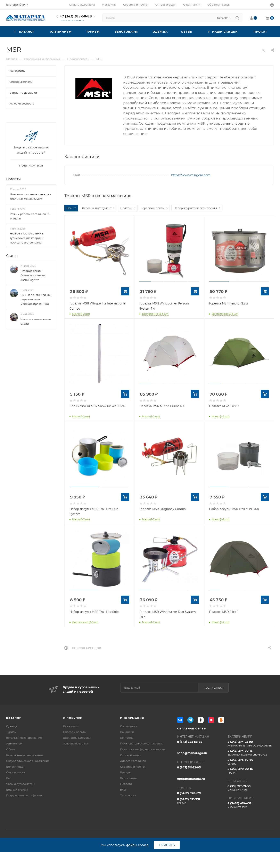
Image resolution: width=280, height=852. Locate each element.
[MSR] (93, 88)
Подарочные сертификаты (24, 795)
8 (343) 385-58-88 (189, 742)
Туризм (11, 732)
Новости (13, 179)
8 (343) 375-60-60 (240, 761)
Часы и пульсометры (20, 783)
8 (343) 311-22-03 (189, 767)
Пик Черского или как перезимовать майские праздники (35, 299)
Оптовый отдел (130, 755)
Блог (123, 789)
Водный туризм (17, 789)
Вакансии (127, 732)
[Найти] (237, 18)
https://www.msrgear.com (191, 175)
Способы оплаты (74, 732)
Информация (132, 718)
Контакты (126, 737)
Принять (167, 845)
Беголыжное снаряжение (24, 737)
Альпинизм (14, 743)
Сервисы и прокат (132, 766)
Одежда (11, 726)
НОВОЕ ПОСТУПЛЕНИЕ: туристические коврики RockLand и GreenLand (27, 238)
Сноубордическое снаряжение (28, 760)
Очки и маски (15, 772)
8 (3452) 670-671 (189, 793)
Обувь (10, 749)
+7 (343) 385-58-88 (76, 16)
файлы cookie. (137, 845)
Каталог (13, 718)
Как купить (70, 726)
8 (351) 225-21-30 (239, 787)
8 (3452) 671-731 (188, 801)
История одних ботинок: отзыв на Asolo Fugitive (33, 275)
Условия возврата (75, 743)
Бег (8, 778)
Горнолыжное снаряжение (24, 755)
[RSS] (263, 50)
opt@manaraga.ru (191, 779)
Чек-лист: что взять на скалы (35, 321)
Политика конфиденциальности (142, 749)
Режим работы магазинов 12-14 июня (30, 216)
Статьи (12, 256)
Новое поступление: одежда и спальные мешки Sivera (30, 196)
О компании (128, 726)
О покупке (72, 718)
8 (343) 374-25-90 (250, 743)
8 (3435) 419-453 (239, 805)
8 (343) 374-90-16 (247, 752)
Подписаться (214, 687)
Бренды (125, 772)
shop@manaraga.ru (192, 753)
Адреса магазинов (133, 760)
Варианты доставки (77, 737)
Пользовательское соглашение (141, 743)
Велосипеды (15, 766)
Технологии (128, 795)
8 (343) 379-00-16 (240, 770)
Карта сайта (128, 778)
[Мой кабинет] (272, 5)
